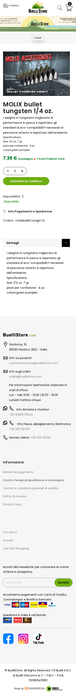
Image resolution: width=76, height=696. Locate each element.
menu (13, 5)
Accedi (8, 540)
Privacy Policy (12, 504)
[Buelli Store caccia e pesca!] (38, 8)
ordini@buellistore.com (25, 377)
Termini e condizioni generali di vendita (30, 488)
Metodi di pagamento (18, 472)
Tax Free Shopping (16, 548)
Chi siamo (10, 532)
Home (38, 38)
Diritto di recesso (15, 496)
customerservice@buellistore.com (33, 363)
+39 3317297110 (19, 429)
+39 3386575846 (21, 415)
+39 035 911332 (40, 438)
